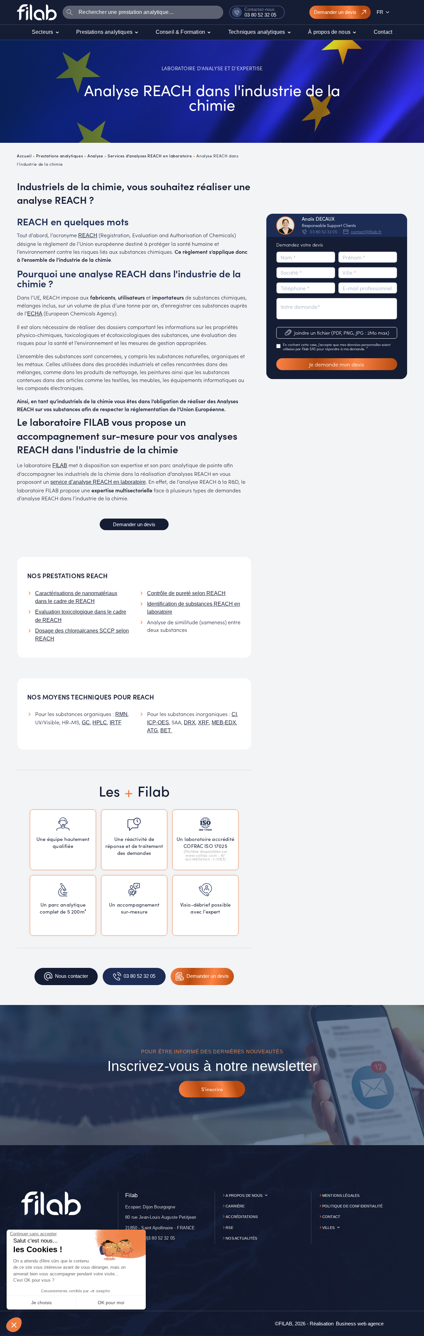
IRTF (116, 722)
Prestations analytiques (59, 155)
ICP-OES (158, 722)
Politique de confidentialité (352, 1206)
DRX (189, 722)
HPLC (99, 722)
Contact (331, 1217)
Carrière (235, 1206)
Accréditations (242, 1217)
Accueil (24, 155)
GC (86, 722)
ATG (152, 730)
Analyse (95, 155)
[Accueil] (37, 12)
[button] (14, 1325)
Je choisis (41, 1302)
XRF (203, 722)
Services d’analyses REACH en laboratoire (150, 155)
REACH (87, 235)
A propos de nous (244, 1195)
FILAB (59, 465)
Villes (328, 1228)
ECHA (34, 313)
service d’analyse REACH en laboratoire (98, 482)
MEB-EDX (224, 722)
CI (234, 714)
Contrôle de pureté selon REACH (186, 593)
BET (166, 730)
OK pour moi (111, 1302)
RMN (121, 714)
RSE (229, 1228)
